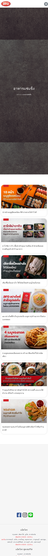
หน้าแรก (19, 94)
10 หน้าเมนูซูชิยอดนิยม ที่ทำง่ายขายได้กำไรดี (19, 212)
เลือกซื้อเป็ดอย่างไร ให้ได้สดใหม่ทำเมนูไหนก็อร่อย (21, 283)
